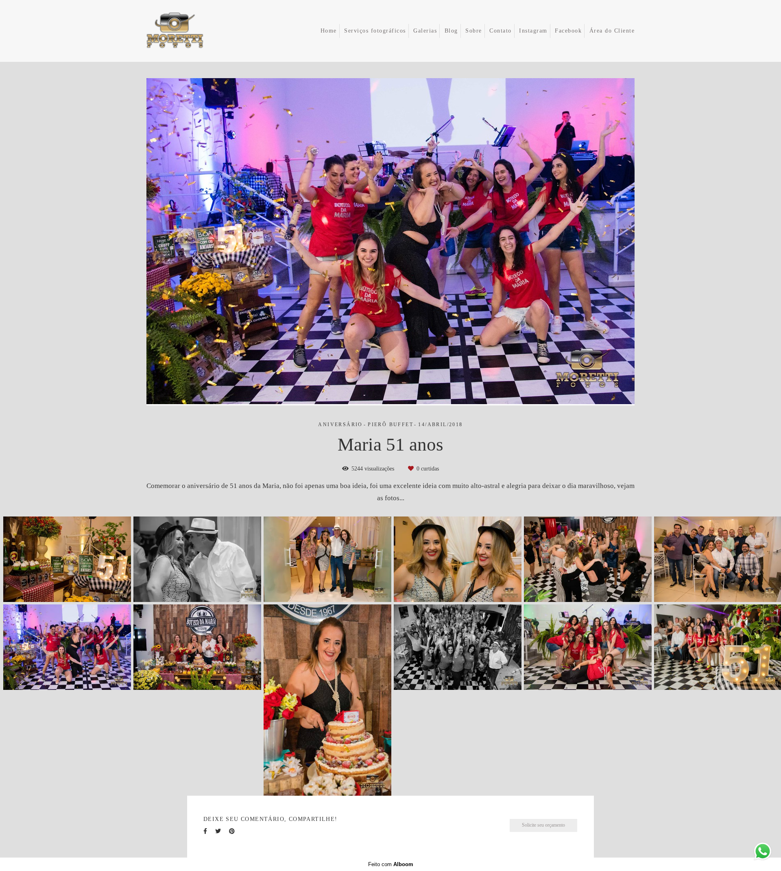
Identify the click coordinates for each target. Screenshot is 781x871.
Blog (451, 31)
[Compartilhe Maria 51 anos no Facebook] (205, 831)
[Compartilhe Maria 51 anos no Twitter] (218, 831)
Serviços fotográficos (375, 31)
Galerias (425, 31)
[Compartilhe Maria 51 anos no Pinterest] (232, 831)
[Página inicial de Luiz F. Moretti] (186, 31)
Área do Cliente (612, 31)
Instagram (533, 31)
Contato (500, 31)
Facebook (568, 31)
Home (329, 31)
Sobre (473, 31)
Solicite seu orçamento (543, 825)
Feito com (390, 864)
